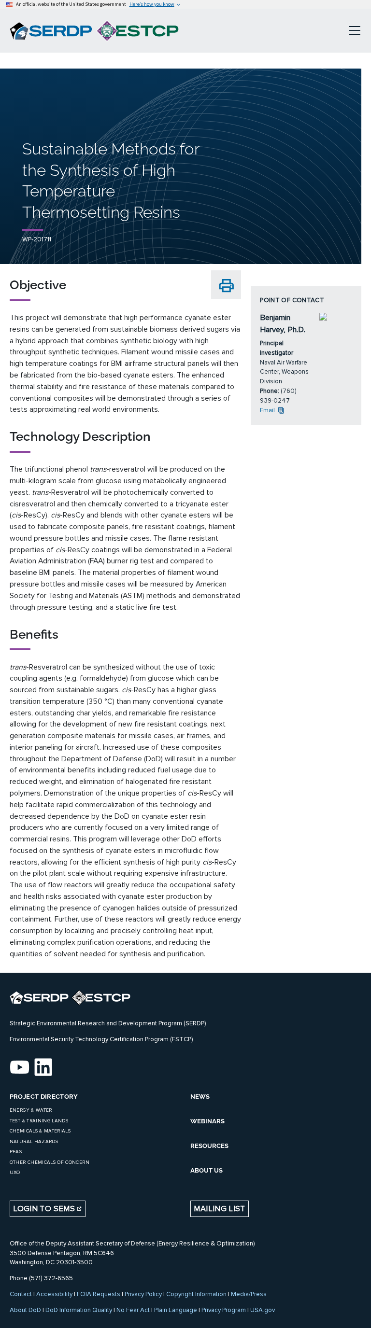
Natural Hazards (34, 1142)
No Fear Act (133, 1310)
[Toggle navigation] (354, 31)
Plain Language (175, 1310)
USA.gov (262, 1310)
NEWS (200, 1096)
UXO (15, 1172)
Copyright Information (196, 1294)
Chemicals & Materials (40, 1131)
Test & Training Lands (39, 1121)
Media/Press (249, 1294)
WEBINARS (207, 1121)
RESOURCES (209, 1145)
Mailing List (219, 1209)
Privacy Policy (143, 1294)
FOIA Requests (98, 1294)
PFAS (16, 1152)
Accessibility (54, 1294)
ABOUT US (206, 1170)
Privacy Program (223, 1310)
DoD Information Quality (78, 1310)
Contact (21, 1294)
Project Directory (44, 1096)
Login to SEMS (45, 1209)
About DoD (25, 1310)
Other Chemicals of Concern (49, 1162)
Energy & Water (31, 1110)
